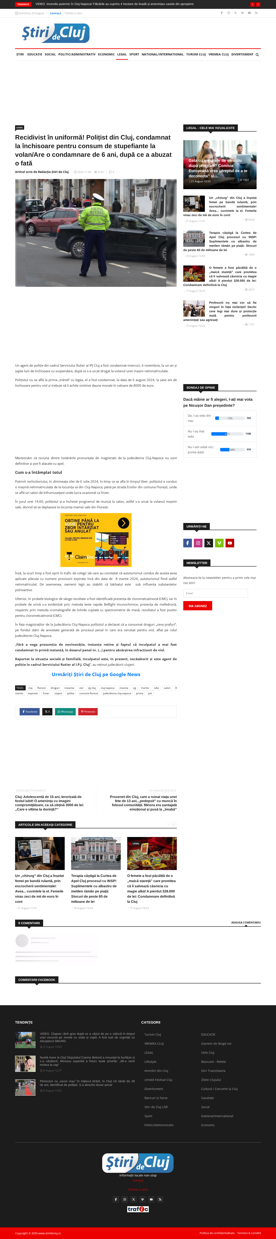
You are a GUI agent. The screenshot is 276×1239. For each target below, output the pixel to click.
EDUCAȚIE (35, 54)
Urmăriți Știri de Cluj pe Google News (96, 674)
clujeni (58, 693)
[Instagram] (229, 13)
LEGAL (122, 54)
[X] (236, 13)
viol (81, 688)
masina (123, 688)
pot (150, 693)
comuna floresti (88, 693)
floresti (41, 688)
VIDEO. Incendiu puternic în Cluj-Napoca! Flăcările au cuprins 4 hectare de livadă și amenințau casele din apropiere (115, 4)
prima (139, 693)
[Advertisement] (182, 33)
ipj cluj (92, 688)
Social (50, 54)
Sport (134, 54)
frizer (46, 693)
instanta (69, 688)
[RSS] (256, 13)
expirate (33, 693)
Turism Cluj (196, 54)
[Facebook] (222, 13)
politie (70, 693)
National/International (163, 54)
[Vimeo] (243, 13)
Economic (106, 54)
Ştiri (20, 54)
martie (145, 688)
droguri (55, 688)
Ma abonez (198, 606)
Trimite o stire (73, 13)
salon (167, 688)
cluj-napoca (107, 688)
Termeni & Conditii (249, 1233)
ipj (134, 688)
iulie (156, 688)
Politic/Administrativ (77, 54)
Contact (55, 13)
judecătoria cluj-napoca (117, 693)
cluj (30, 688)
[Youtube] (250, 13)
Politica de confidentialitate (217, 1233)
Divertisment (242, 54)
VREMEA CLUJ (219, 54)
